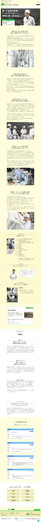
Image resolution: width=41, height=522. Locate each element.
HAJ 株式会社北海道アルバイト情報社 (6, 518)
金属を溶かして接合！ (27, 494)
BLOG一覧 (17, 513)
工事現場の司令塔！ (27, 490)
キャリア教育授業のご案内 (4, 515)
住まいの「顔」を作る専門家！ (13, 500)
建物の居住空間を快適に (13, 497)
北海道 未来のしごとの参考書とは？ (5, 513)
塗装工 (3, 7)
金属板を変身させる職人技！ (27, 500)
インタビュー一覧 (18, 512)
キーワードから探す (12, 514)
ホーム (1, 512)
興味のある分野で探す (12, 512)
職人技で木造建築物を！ (13, 494)
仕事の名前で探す (12, 513)
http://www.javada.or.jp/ (13, 391)
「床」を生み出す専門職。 (27, 497)
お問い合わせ (2, 514)
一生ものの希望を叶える (13, 490)
